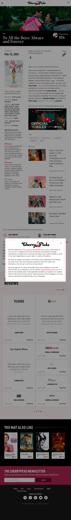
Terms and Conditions (30, 249)
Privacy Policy (45, 249)
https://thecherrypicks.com (49, 269)
